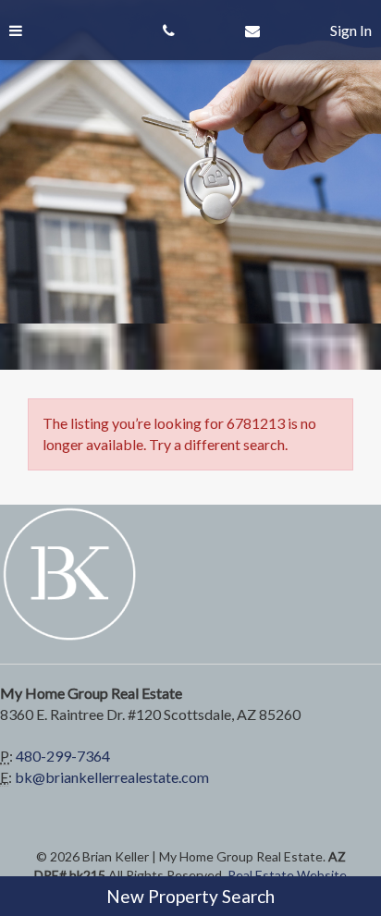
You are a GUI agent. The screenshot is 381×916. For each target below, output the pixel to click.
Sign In (351, 30)
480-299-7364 (63, 755)
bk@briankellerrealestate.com (112, 777)
